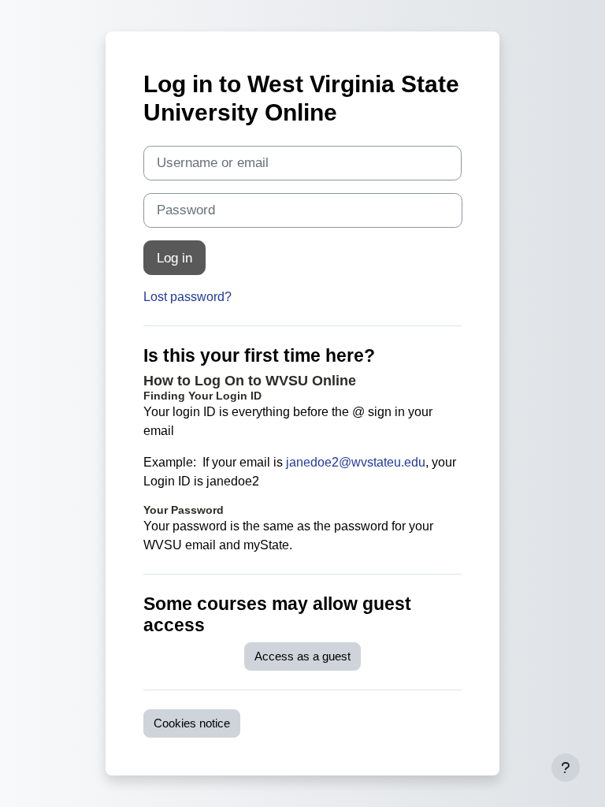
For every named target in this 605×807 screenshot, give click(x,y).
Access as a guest (302, 656)
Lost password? (187, 296)
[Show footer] (565, 767)
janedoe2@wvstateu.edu (355, 462)
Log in (174, 258)
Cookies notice (192, 723)
